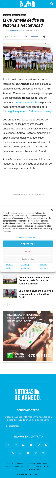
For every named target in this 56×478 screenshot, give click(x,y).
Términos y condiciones (37, 463)
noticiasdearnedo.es (14, 30)
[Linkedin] (23, 445)
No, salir (28, 251)
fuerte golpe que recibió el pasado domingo (28, 111)
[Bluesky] (35, 453)
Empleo (47, 466)
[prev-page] (4, 304)
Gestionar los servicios (27, 237)
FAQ (17, 469)
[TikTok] (39, 445)
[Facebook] (8, 445)
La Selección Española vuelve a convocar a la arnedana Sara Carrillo (36, 294)
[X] (13, 453)
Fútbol (23, 15)
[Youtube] (28, 453)
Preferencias (28, 259)
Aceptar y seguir (28, 243)
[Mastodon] (43, 453)
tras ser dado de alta (25, 102)
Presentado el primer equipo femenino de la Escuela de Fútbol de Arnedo (34, 280)
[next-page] (9, 304)
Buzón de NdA (34, 469)
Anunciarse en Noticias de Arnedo (17, 466)
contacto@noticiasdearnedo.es (34, 425)
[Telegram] (31, 445)
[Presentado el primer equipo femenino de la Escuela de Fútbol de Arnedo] (10, 279)
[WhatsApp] (20, 453)
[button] (51, 209)
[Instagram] (16, 445)
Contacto (37, 466)
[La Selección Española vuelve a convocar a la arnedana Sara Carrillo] (10, 294)
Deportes (16, 15)
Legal (24, 469)
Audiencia (21, 463)
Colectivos (7, 15)
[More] (44, 37)
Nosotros (10, 463)
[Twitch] (46, 445)
